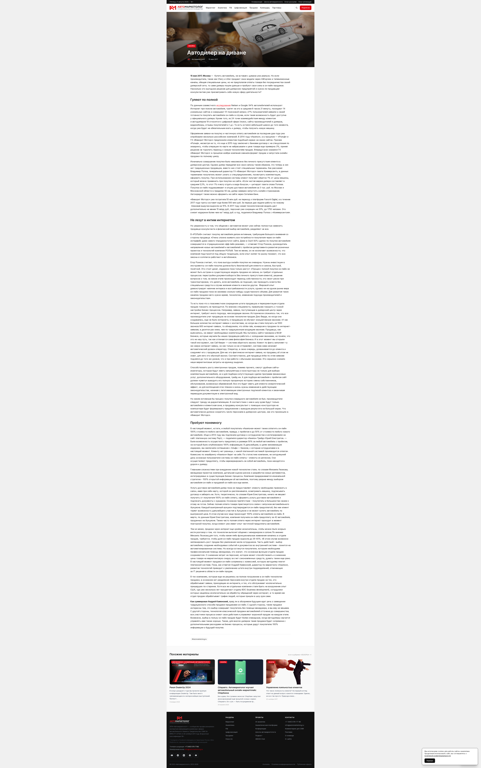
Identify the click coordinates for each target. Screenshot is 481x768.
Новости (229, 739)
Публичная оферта (304, 764)
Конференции (257, 2)
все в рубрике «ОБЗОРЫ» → (299, 655)
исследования (223, 105)
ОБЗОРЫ (191, 46)
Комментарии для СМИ (294, 729)
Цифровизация (240, 8)
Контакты (266, 764)
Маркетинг (210, 8)
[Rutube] (196, 755)
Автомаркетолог (198, 59)
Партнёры (276, 8)
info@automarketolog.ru (194, 749)
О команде (289, 736)
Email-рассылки (290, 2)
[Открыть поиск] (296, 8)
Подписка (306, 8)
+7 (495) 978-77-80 (293, 722)
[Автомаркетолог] (186, 8)
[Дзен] (190, 755)
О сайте (288, 739)
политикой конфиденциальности (438, 756)
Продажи (254, 8)
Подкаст (258, 736)
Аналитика (222, 8)
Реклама (288, 732)
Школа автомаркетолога (273, 2)
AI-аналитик (260, 722)
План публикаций (304, 2)
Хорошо (430, 761)
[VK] (184, 755)
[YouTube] (172, 755)
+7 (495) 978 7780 (192, 747)
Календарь (265, 8)
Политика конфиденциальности (283, 764)
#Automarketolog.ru (199, 639)
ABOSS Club (260, 739)
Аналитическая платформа (266, 725)
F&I (230, 8)
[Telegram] (178, 755)
